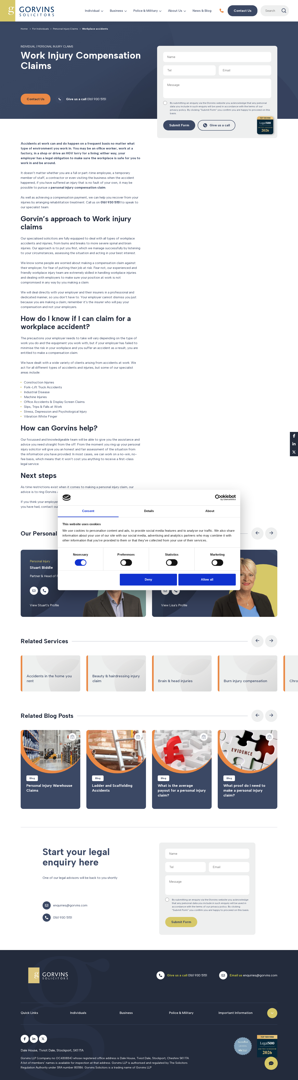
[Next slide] (271, 533)
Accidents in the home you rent (50, 673)
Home (24, 28)
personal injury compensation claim (78, 187)
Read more (50, 769)
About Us (175, 11)
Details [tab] (149, 511)
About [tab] (209, 511)
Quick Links (29, 1013)
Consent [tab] (88, 511)
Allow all (207, 579)
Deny (148, 579)
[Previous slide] (257, 533)
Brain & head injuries (182, 673)
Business (116, 11)
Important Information (236, 1013)
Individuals (78, 1013)
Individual (92, 11)
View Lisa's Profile (174, 605)
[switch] (126, 562)
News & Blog (202, 11)
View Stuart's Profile (44, 605)
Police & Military (145, 11)
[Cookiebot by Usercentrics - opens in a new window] (218, 498)
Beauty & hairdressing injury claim (116, 673)
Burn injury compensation (247, 673)
